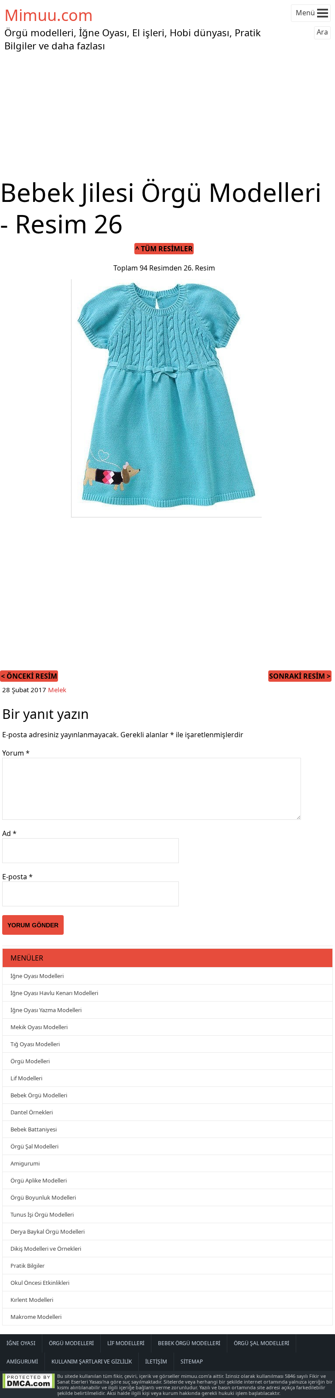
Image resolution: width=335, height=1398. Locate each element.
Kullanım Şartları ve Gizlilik (91, 1361)
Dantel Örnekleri (31, 1112)
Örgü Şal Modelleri (34, 1146)
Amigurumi (25, 1163)
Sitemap (192, 1361)
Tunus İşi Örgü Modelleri (42, 1214)
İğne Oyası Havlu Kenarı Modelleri (54, 993)
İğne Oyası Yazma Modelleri (46, 1010)
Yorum (16, 753)
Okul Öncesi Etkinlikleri (39, 1283)
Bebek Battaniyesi (33, 1129)
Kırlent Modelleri (31, 1300)
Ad (9, 833)
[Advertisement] (167, 115)
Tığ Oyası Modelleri (35, 1044)
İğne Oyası (21, 1343)
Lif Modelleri (26, 1078)
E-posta (17, 876)
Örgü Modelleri (30, 1061)
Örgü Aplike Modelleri (38, 1180)
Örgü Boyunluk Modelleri (43, 1197)
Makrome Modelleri (36, 1317)
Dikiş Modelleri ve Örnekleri (45, 1248)
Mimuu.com (48, 15)
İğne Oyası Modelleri (37, 976)
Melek (57, 689)
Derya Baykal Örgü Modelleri (47, 1231)
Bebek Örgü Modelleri (38, 1095)
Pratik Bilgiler (27, 1266)
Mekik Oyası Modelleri (39, 1027)
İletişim (156, 1361)
